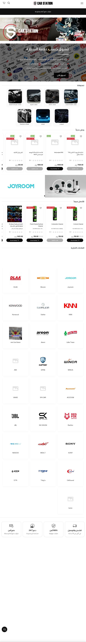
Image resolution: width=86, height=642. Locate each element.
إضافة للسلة (54, 168)
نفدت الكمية (75, 168)
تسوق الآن (61, 75)
